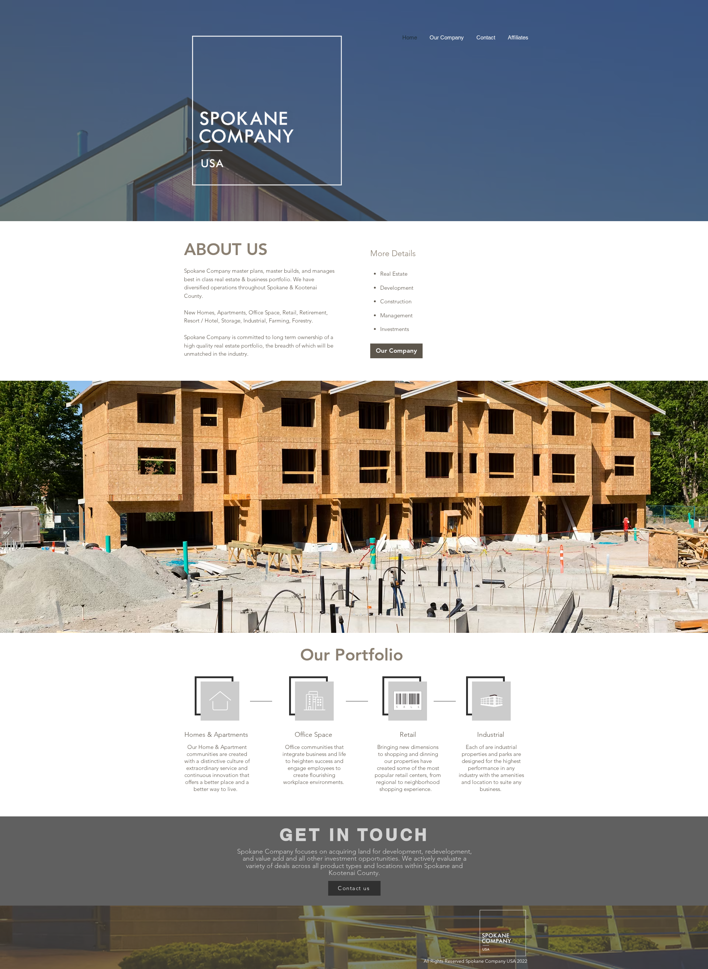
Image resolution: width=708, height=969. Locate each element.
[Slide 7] (380, 614)
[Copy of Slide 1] (347, 614)
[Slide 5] (361, 614)
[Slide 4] (367, 614)
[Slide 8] (334, 614)
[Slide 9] (341, 614)
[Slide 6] (374, 614)
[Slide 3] (354, 614)
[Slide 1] (327, 614)
